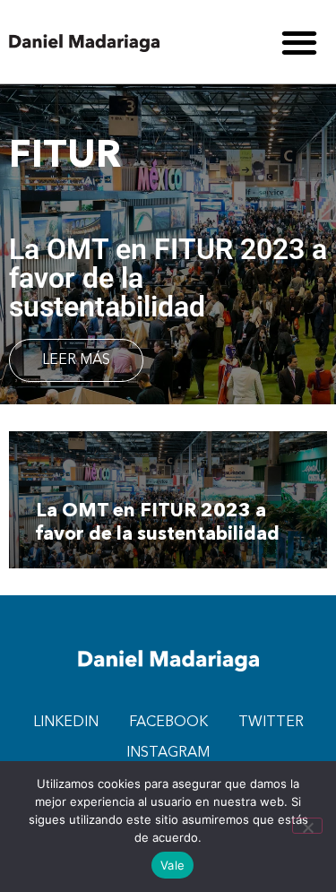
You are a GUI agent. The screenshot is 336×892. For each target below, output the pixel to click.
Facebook (168, 722)
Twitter (271, 722)
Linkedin (66, 722)
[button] (299, 41)
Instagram (168, 753)
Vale (172, 865)
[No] (307, 826)
